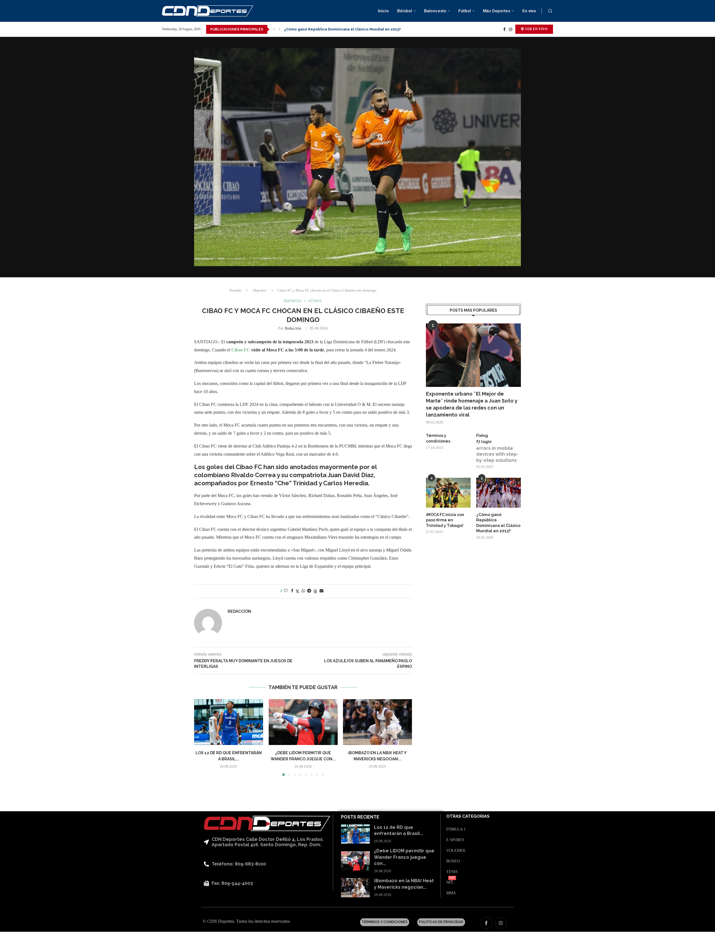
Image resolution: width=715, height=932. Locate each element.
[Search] (550, 11)
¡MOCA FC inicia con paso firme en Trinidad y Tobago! (445, 520)
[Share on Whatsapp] (303, 591)
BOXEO (453, 861)
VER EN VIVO (535, 29)
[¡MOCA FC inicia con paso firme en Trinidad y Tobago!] (448, 493)
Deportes (259, 290)
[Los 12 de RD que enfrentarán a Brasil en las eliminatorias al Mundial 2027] (228, 722)
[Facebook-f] (486, 923)
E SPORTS (455, 840)
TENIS (452, 872)
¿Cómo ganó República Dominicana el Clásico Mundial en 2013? (498, 522)
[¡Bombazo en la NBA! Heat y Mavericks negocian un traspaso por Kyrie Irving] (377, 722)
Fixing (482, 435)
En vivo (529, 10)
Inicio (383, 10)
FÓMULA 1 (456, 829)
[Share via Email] (321, 591)
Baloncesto (435, 10)
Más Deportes (496, 10)
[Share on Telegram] (309, 591)
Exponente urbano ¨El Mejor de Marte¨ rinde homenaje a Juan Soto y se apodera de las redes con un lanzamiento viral (472, 404)
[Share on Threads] (315, 591)
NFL (450, 882)
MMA (451, 893)
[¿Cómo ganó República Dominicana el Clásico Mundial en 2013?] (498, 493)
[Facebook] (504, 29)
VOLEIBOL (456, 851)
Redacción (293, 328)
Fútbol (464, 10)
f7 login (484, 441)
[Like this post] (286, 591)
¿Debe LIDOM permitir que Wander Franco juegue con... (404, 857)
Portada (235, 290)
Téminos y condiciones (438, 438)
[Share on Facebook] (292, 591)
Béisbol (404, 10)
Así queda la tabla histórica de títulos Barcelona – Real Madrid (342, 29)
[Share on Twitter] (297, 591)
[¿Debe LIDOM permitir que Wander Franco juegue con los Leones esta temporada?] (303, 722)
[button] (274, 29)
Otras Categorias (468, 816)
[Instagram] (511, 29)
